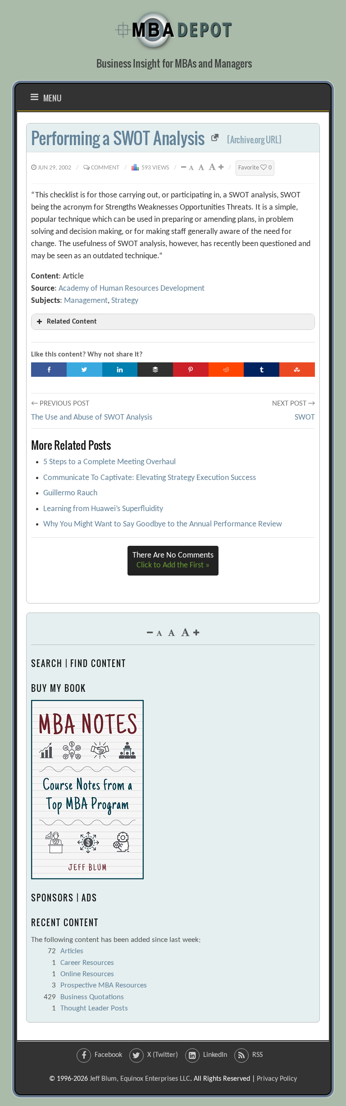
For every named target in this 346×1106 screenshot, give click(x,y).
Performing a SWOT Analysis (118, 138)
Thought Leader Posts (94, 1008)
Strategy (124, 301)
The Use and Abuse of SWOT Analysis (91, 417)
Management (86, 301)
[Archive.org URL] (254, 140)
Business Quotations (92, 997)
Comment (105, 168)
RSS (257, 1055)
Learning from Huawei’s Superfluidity (103, 509)
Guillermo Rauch (70, 493)
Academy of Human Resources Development (132, 288)
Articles (71, 951)
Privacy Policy (277, 1079)
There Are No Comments (173, 560)
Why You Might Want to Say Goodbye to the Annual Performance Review (162, 524)
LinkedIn (215, 1055)
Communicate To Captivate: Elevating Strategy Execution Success (149, 478)
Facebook (108, 1055)
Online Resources (87, 974)
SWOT (305, 417)
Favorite (255, 168)
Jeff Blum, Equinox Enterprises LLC (140, 1079)
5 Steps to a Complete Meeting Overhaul (109, 462)
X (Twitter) (162, 1055)
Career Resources (87, 963)
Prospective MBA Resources (103, 985)
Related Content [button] (72, 321)
